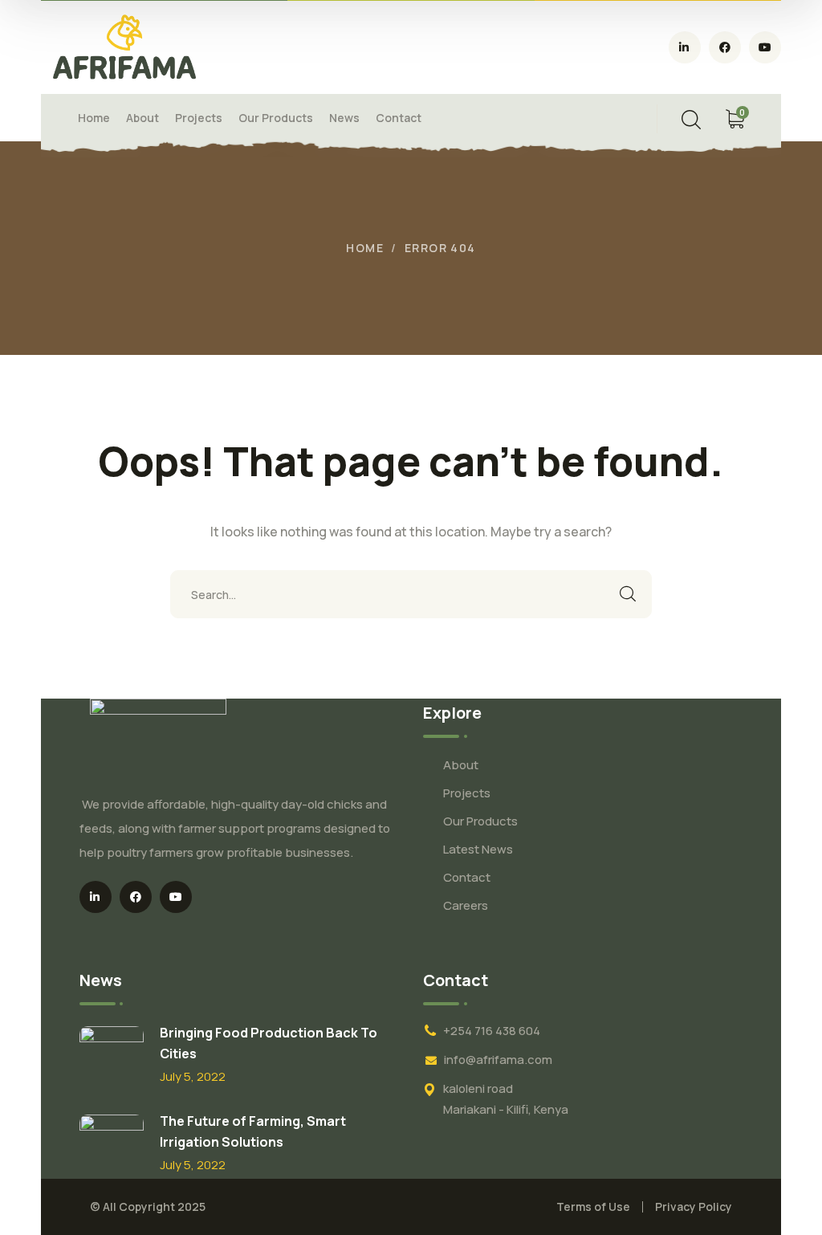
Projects (466, 793)
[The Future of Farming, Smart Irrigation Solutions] (111, 1147)
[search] (691, 119)
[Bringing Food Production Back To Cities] (111, 1058)
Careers (465, 905)
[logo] (124, 46)
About (460, 764)
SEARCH (627, 594)
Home (365, 247)
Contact (466, 877)
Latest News (478, 849)
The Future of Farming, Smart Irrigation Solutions (253, 1131)
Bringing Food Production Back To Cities (268, 1043)
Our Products (480, 821)
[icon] (685, 47)
